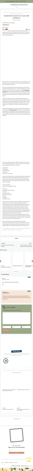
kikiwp (16, 238)
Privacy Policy (6, 462)
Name (4, 326)
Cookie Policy (11, 462)
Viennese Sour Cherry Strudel (5, 267)
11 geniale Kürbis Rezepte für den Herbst (23, 389)
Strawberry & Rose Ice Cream (18, 265)
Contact (16, 462)
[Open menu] (16, 7)
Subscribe (16, 452)
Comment (5, 311)
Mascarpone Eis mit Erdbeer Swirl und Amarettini (7, 245)
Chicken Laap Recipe (13, 109)
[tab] (15, 271)
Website (23, 326)
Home (2, 462)
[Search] (29, 368)
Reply (29, 277)
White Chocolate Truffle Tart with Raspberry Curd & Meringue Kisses (26, 245)
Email (14, 326)
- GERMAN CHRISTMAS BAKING (15, 1)
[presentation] (6, 258)
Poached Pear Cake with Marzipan (7, 409)
